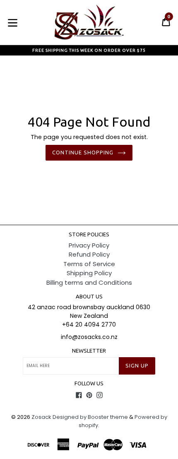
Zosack (41, 417)
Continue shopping (83, 152)
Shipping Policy (89, 273)
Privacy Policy (89, 245)
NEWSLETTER (89, 350)
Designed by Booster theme (90, 417)
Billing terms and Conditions (89, 282)
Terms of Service (89, 264)
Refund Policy (89, 254)
